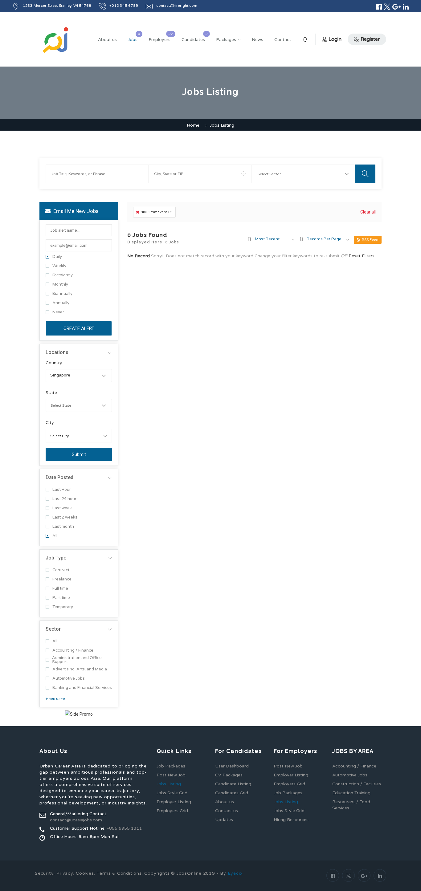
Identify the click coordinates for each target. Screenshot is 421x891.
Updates (224, 819)
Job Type (56, 558)
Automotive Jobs (68, 679)
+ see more (55, 698)
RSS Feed (370, 240)
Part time (61, 598)
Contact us (226, 810)
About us (107, 39)
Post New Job (171, 775)
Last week (62, 508)
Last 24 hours (65, 499)
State (51, 393)
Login (335, 39)
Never (58, 312)
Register (370, 39)
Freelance (62, 579)
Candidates (193, 39)
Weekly (59, 266)
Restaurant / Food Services (351, 805)
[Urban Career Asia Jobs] (55, 40)
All (54, 536)
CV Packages (229, 775)
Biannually (62, 294)
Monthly (60, 285)
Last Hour (61, 490)
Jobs (132, 39)
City (50, 423)
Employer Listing (174, 801)
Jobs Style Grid (172, 792)
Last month (63, 527)
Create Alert (78, 328)
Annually (60, 303)
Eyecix (235, 873)
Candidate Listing (233, 784)
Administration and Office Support (77, 660)
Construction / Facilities (356, 784)
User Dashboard (232, 766)
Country (54, 363)
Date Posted (59, 477)
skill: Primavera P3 (157, 212)
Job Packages (171, 766)
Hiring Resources (291, 819)
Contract (60, 570)
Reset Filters (361, 255)
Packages (226, 39)
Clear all (368, 212)
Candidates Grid (231, 792)
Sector (53, 629)
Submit (79, 454)
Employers (159, 39)
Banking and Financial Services (82, 688)
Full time (60, 589)
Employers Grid (172, 810)
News (257, 39)
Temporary (62, 607)
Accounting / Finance (72, 651)
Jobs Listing (169, 784)
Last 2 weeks (64, 517)
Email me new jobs (75, 211)
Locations (57, 352)
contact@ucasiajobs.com (76, 820)
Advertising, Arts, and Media (79, 669)
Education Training (351, 792)
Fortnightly (62, 275)
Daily (57, 257)
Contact (282, 39)
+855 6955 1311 (124, 828)
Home (193, 125)
